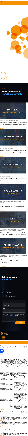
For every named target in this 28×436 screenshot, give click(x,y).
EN (3, 2)
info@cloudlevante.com (10, 296)
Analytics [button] (2, 420)
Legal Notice (5, 341)
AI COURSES (5, 76)
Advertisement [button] (3, 425)
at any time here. (21, 318)
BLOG (4, 78)
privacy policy (11, 315)
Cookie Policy (5, 342)
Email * (4, 308)
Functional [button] (2, 409)
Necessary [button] (2, 368)
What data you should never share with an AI (9, 120)
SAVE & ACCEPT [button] (3, 435)
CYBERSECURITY (6, 74)
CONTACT (5, 79)
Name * (4, 302)
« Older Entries (3, 266)
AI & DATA (5, 73)
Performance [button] (2, 414)
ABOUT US (5, 77)
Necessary (4, 370)
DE (3, 1)
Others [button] (1, 431)
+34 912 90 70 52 (8, 292)
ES (3, 4)
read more (2, 128)
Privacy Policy (5, 343)
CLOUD (4, 72)
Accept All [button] (9, 350)
